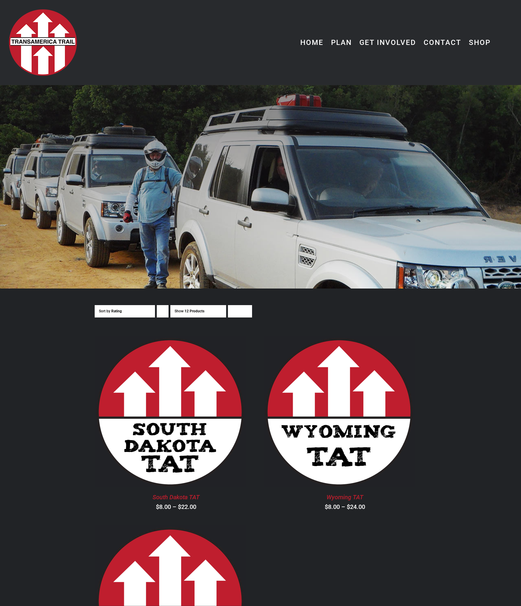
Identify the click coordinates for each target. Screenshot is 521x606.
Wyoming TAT (345, 497)
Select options (153, 412)
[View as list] (246, 311)
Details (199, 412)
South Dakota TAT (176, 497)
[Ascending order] (163, 311)
